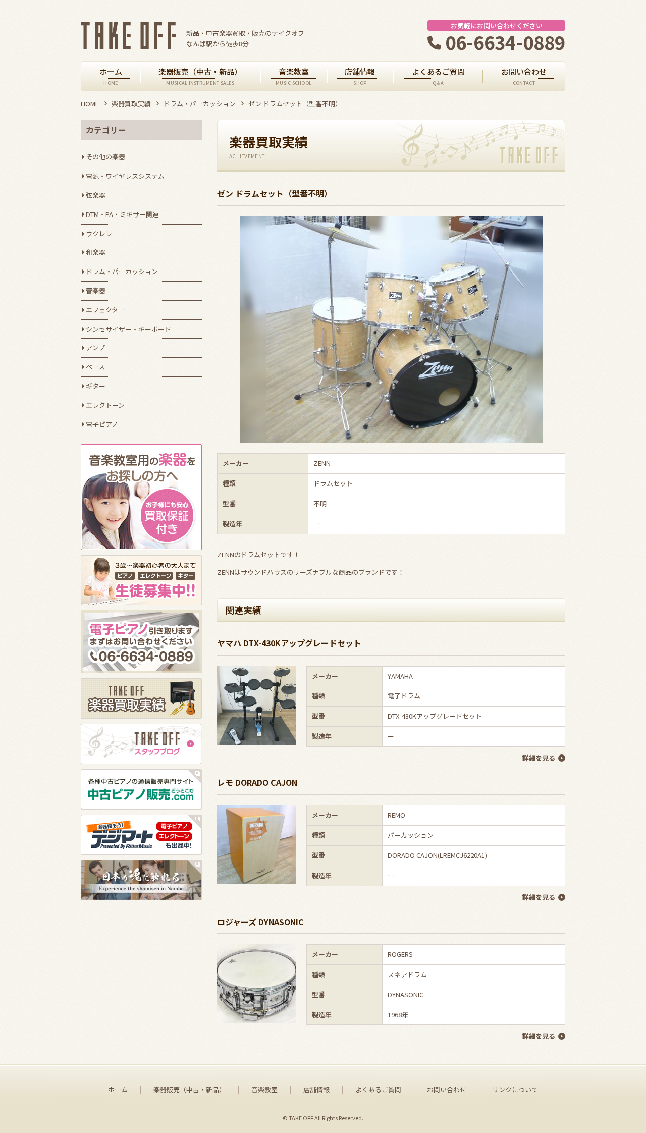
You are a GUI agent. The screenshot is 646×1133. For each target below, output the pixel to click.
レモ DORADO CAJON (257, 782)
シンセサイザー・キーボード (128, 329)
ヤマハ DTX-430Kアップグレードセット (289, 643)
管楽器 (95, 290)
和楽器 (95, 252)
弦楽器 (95, 195)
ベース (95, 366)
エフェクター (105, 309)
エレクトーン (105, 405)
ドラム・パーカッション (200, 104)
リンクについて (515, 1090)
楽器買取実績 (131, 104)
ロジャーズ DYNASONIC (260, 921)
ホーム (118, 1090)
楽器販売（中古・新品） (189, 1090)
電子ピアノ (102, 424)
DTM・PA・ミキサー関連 (122, 214)
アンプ (95, 347)
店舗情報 (316, 1090)
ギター (95, 386)
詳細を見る (538, 757)
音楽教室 (264, 1090)
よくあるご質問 (378, 1090)
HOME (90, 104)
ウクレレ (99, 233)
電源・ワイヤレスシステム (125, 176)
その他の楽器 (105, 156)
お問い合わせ (446, 1090)
